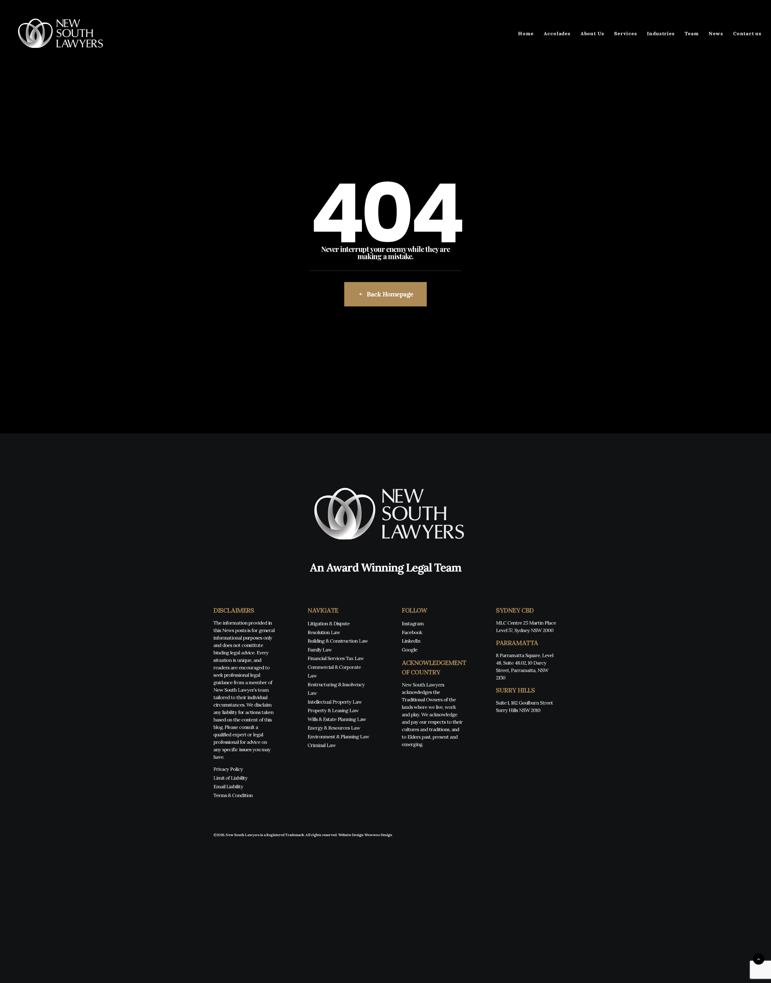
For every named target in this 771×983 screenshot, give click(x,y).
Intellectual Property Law (334, 702)
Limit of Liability (230, 778)
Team (692, 33)
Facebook (412, 632)
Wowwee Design (378, 835)
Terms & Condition (233, 795)
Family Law (319, 650)
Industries (661, 33)
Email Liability (228, 786)
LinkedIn (411, 641)
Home (525, 33)
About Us (592, 33)
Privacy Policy (228, 769)
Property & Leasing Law (332, 710)
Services (625, 33)
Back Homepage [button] (390, 294)
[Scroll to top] (758, 958)
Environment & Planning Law (338, 736)
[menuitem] (528, 33)
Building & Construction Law (337, 641)
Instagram (413, 623)
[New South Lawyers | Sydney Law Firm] (58, 33)
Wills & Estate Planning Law (336, 719)
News (716, 33)
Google (409, 650)
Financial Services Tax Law (335, 658)
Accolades (557, 33)
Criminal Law (321, 745)
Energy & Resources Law (333, 728)
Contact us (747, 33)
